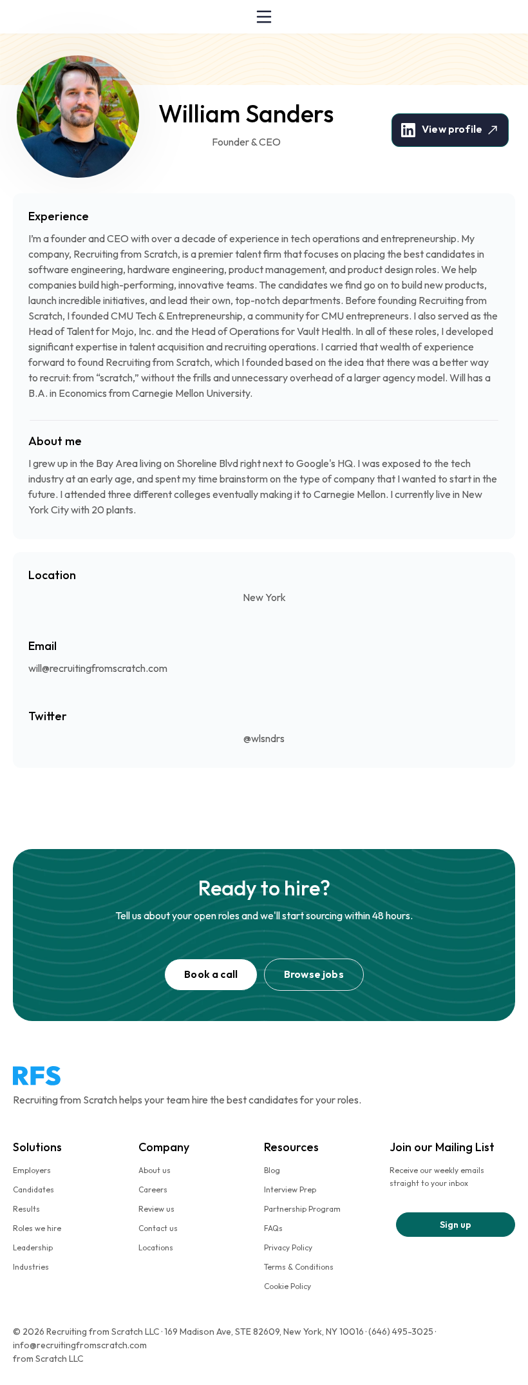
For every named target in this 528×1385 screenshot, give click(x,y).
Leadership (33, 1247)
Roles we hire (37, 1228)
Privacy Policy (288, 1247)
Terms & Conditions (299, 1267)
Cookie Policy (287, 1286)
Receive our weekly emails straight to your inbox (437, 1176)
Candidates (33, 1189)
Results (26, 1209)
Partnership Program (302, 1209)
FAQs (273, 1228)
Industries (31, 1267)
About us (154, 1170)
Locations (155, 1247)
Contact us (158, 1228)
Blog (272, 1170)
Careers (152, 1189)
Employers (32, 1170)
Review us (156, 1209)
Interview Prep (290, 1189)
